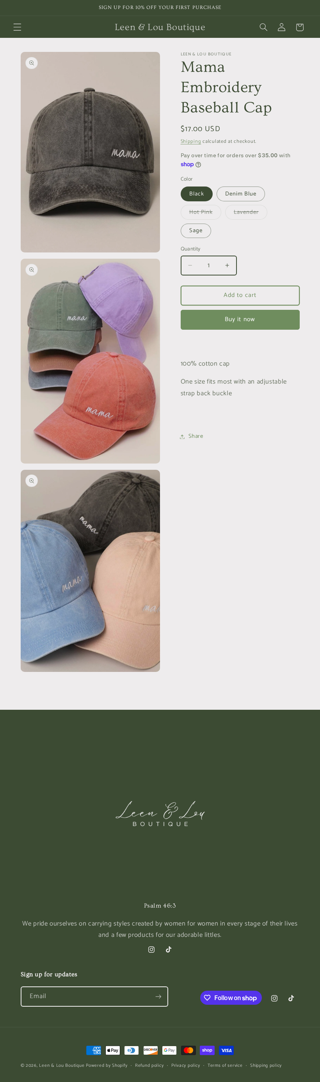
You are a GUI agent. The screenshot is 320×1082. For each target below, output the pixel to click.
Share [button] (195, 436)
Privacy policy (185, 1065)
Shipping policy (266, 1065)
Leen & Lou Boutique (61, 1065)
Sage (196, 230)
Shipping (191, 141)
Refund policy (149, 1065)
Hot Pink (205, 213)
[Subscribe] (158, 996)
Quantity (191, 249)
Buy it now (240, 319)
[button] (17, 27)
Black (196, 194)
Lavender (250, 213)
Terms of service (225, 1065)
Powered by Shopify (106, 1065)
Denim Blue (241, 194)
